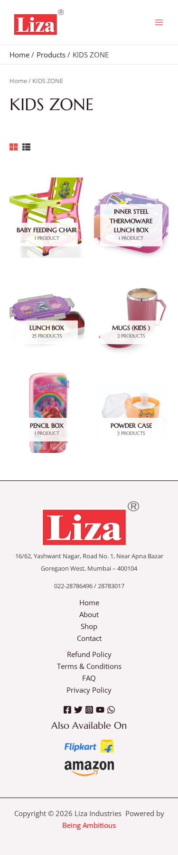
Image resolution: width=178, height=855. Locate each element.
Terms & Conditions (89, 666)
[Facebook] (67, 709)
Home (18, 80)
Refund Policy (89, 654)
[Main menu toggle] (159, 22)
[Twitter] (78, 709)
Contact (89, 638)
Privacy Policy (89, 690)
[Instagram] (89, 709)
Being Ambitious (89, 825)
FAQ (89, 678)
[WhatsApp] (111, 709)
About (89, 614)
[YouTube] (100, 709)
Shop (89, 626)
